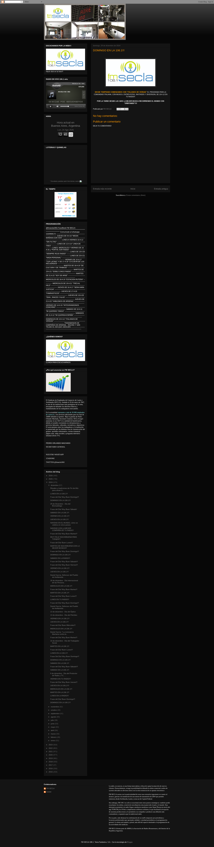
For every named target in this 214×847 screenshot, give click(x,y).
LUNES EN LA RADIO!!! (59, 696)
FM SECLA (50, 788)
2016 (51, 768)
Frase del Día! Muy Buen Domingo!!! (64, 497)
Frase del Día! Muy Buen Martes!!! (63, 534)
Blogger (129, 842)
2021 (51, 752)
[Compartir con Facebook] (125, 109)
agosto (54, 717)
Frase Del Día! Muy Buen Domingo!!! (64, 656)
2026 (51, 476)
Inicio (133, 189)
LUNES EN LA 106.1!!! (59, 494)
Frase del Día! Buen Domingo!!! (62, 699)
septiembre (55, 713)
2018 (51, 762)
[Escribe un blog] (120, 109)
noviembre (55, 707)
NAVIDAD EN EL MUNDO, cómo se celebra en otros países (64, 524)
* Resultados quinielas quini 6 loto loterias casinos (65, 181)
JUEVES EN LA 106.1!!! (59, 519)
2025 (51, 479)
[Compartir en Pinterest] (127, 109)
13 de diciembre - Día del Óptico (63, 612)
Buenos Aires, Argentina (65, 124)
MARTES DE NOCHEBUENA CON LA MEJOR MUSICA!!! (65, 547)
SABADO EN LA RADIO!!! (60, 558)
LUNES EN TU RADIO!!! (59, 599)
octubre (54, 710)
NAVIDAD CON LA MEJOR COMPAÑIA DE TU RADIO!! (62, 529)
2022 (51, 748)
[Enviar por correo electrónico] (118, 109)
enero (53, 740)
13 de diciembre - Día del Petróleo (63, 615)
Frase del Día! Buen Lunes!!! (61, 543)
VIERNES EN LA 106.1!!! (59, 516)
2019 (51, 758)
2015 (51, 772)
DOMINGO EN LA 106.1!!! (60, 500)
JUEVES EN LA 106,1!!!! (59, 685)
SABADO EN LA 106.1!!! (59, 513)
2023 (51, 745)
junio (53, 724)
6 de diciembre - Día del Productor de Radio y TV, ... (63, 674)
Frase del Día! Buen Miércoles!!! (63, 625)
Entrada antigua (161, 189)
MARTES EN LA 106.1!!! (59, 593)
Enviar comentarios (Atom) (135, 195)
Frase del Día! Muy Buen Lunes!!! (63, 596)
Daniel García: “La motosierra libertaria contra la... (62, 633)
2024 (51, 482)
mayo (53, 727)
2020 (51, 755)
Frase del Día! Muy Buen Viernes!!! (64, 565)
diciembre (55, 485)
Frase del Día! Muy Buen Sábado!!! (64, 562)
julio (52, 720)
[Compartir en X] (122, 109)
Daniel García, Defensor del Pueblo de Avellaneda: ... (64, 576)
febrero (54, 737)
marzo (53, 734)
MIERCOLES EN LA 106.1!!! (61, 586)
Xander (48, 792)
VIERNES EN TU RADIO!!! (60, 679)
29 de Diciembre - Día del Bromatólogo (60, 505)
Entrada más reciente (102, 189)
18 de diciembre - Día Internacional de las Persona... (64, 581)
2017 (51, 765)
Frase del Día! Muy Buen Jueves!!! (63, 682)
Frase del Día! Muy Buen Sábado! (63, 509)
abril (53, 730)
